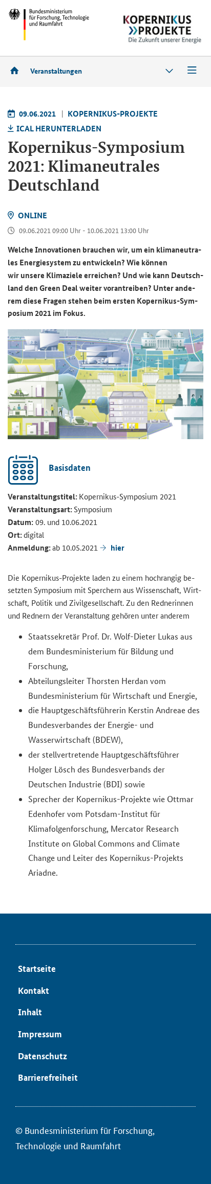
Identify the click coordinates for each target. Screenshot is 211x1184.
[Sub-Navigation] (169, 71)
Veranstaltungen (56, 70)
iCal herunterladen (58, 128)
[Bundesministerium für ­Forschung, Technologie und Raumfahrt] (49, 24)
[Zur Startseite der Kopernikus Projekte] (162, 29)
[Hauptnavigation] (192, 70)
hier (117, 547)
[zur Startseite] (18, 70)
